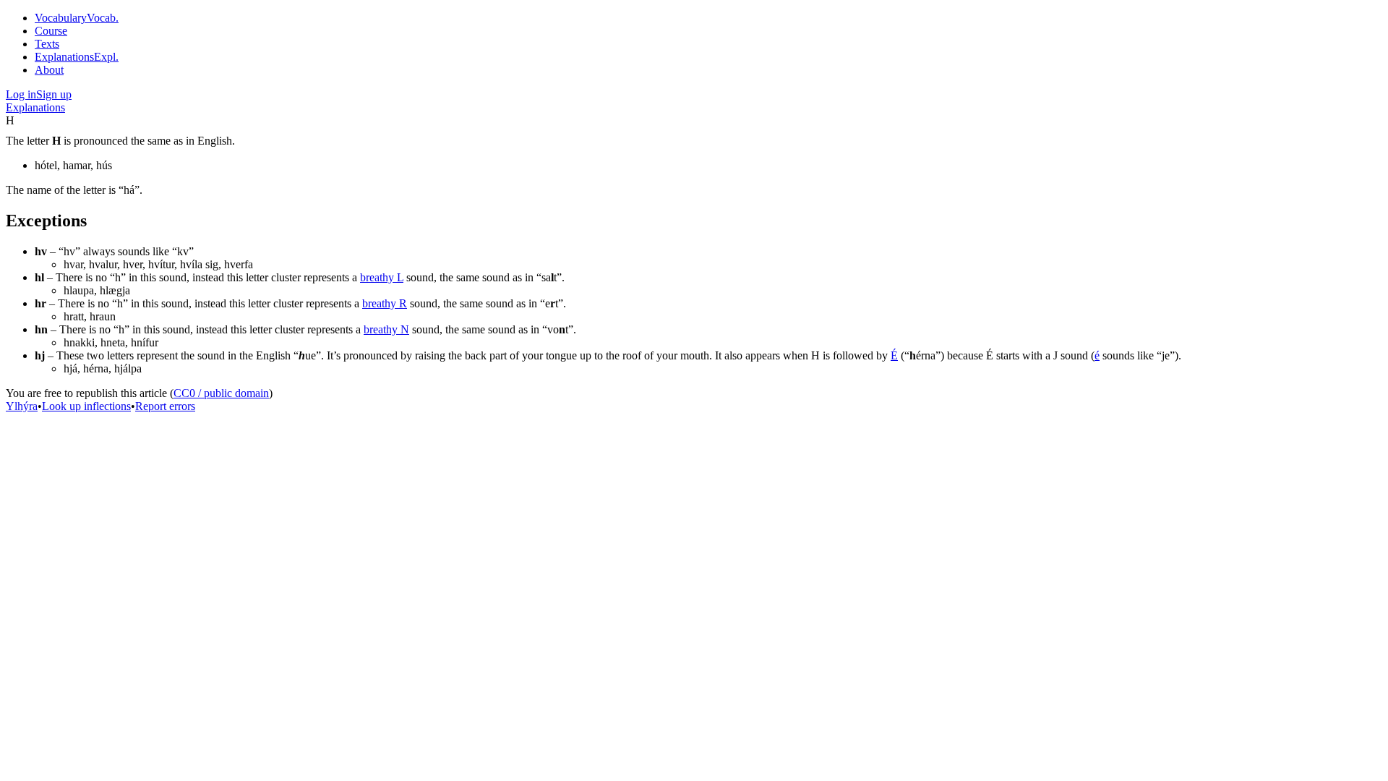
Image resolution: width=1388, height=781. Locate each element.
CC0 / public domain (221, 393)
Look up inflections (86, 406)
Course (51, 31)
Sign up (54, 94)
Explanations (35, 107)
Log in (21, 94)
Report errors (165, 406)
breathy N (386, 329)
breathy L (381, 277)
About (49, 70)
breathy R (384, 303)
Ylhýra (22, 406)
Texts (47, 44)
